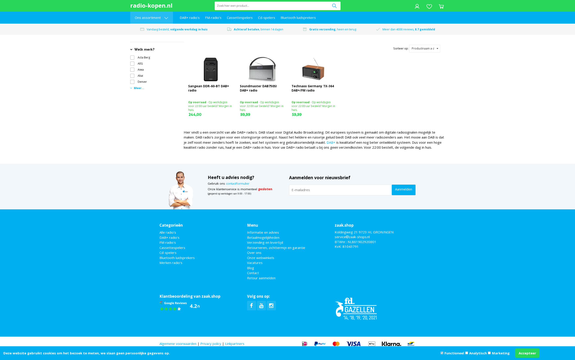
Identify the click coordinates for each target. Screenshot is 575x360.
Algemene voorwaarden (178, 343)
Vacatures (255, 262)
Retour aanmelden (261, 278)
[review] (179, 306)
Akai (140, 76)
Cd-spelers (266, 17)
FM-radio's (213, 17)
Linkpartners (234, 343)
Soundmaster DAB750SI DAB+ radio (258, 88)
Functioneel (454, 353)
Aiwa (141, 70)
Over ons (254, 252)
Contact (253, 273)
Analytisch (478, 353)
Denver (142, 82)
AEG (140, 63)
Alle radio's (167, 232)
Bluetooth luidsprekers (298, 17)
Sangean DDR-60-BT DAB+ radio (208, 88)
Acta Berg (144, 57)
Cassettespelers (240, 17)
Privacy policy (210, 343)
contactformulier (237, 183)
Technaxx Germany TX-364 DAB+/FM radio (313, 88)
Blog (250, 268)
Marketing (501, 353)
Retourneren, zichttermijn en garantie (276, 247)
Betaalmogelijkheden (263, 237)
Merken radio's (170, 262)
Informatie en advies (263, 232)
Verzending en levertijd (265, 242)
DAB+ (331, 142)
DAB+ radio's (190, 17)
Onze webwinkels (260, 257)
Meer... (138, 88)
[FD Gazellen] (356, 308)
